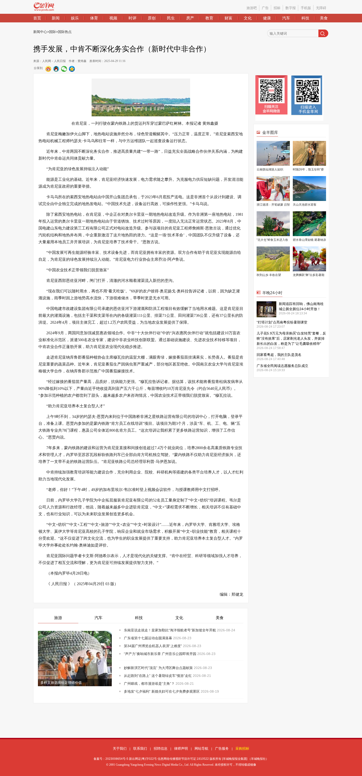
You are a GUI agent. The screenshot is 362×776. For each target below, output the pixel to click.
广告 (265, 8)
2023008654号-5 (116, 759)
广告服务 (222, 748)
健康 (267, 18)
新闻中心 (40, 32)
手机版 (306, 8)
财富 (228, 18)
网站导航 (201, 748)
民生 (171, 18)
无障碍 (321, 8)
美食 (324, 18)
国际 (52, 32)
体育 (94, 18)
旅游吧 (252, 8)
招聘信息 (160, 748)
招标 (277, 8)
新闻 (56, 18)
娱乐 (75, 18)
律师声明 (181, 748)
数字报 (290, 8)
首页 (37, 18)
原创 (152, 18)
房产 (190, 18)
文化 (248, 18)
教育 (209, 18)
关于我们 (120, 748)
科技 (305, 18)
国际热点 (65, 32)
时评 (132, 18)
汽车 (286, 18)
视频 (113, 18)
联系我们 (140, 748)
